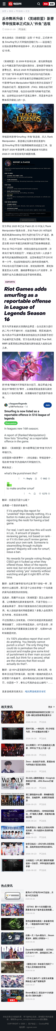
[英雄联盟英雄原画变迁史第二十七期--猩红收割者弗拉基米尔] (12, 717)
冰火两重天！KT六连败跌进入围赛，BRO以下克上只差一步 (40, 746)
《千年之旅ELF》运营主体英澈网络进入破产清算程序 (40, 980)
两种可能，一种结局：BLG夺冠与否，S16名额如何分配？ (40, 730)
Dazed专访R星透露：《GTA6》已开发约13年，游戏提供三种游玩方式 (40, 951)
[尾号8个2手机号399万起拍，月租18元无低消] (12, 895)
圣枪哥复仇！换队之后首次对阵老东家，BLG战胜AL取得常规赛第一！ (40, 830)
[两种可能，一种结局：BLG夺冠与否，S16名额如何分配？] (12, 733)
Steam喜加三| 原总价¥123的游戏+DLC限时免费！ (39, 994)
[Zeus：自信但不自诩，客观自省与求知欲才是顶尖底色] (12, 766)
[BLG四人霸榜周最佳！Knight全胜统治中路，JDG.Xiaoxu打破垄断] (12, 782)
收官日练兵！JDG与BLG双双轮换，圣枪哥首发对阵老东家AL (40, 845)
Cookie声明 (44, 1023)
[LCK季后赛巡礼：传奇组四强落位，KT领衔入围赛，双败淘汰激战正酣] (12, 815)
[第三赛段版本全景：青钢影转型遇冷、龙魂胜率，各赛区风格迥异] (12, 799)
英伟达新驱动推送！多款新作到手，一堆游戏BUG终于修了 (40, 922)
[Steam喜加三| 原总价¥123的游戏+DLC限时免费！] (12, 996)
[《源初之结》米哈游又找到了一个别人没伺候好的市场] (12, 967)
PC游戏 (22, 29)
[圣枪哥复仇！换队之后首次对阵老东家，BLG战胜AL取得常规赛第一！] (12, 832)
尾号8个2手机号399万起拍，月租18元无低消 (39, 894)
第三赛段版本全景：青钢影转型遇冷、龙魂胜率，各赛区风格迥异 (40, 797)
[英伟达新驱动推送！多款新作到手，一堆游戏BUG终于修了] (12, 924)
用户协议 (32, 1023)
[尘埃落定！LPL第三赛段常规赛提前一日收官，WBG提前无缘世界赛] (12, 865)
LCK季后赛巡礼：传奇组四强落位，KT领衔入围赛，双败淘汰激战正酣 (40, 813)
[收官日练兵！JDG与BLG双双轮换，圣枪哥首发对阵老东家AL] (12, 848)
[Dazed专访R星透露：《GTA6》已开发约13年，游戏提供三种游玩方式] (12, 953)
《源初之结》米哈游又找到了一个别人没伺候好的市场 (40, 965)
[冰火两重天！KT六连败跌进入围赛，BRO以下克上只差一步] (12, 750)
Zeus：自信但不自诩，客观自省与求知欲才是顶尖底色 (40, 763)
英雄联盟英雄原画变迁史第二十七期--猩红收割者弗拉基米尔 (40, 713)
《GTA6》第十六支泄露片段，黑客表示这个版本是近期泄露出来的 (40, 908)
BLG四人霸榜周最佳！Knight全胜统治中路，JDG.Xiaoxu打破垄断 (40, 780)
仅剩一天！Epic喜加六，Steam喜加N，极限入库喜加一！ (40, 937)
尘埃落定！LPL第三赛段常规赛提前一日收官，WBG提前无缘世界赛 (40, 863)
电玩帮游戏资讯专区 (35, 691)
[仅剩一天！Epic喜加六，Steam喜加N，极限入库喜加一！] (12, 938)
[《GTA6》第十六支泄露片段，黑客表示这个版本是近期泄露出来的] (12, 910)
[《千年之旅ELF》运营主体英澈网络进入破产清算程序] (12, 981)
